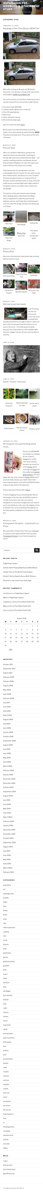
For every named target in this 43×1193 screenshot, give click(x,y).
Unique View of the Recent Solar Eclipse (18, 572)
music (5, 1021)
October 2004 (8, 787)
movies (6, 1012)
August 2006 (8, 719)
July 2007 (6, 703)
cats (4, 923)
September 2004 (9, 792)
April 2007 (7, 711)
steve (5, 1097)
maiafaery (7, 602)
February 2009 (8, 677)
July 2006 (6, 724)
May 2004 (7, 809)
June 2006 (7, 728)
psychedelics (8, 1059)
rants (5, 1067)
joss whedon (7, 995)
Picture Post (9, 148)
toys (4, 1118)
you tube (6, 1144)
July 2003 (6, 851)
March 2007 (7, 715)
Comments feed (9, 1169)
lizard (28, 490)
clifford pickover (9, 927)
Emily (27, 477)
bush (5, 919)
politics (6, 1050)
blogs (5, 902)
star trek (6, 1093)
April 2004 (7, 813)
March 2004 (7, 817)
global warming (8, 961)
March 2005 (7, 766)
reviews (6, 1076)
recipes (6, 1072)
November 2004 (9, 783)
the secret (7, 1110)
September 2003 (9, 842)
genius (5, 957)
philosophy (7, 1042)
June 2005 (7, 753)
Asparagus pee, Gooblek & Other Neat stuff (21, 6)
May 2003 (7, 859)
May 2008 (7, 690)
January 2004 (8, 825)
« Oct (10, 649)
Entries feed (7, 1165)
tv (4, 1123)
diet (4, 936)
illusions (6, 983)
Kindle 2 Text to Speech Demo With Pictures (19, 576)
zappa (5, 1148)
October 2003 (8, 838)
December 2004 (9, 779)
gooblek (6, 966)
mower (5, 1016)
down (23, 125)
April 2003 (7, 864)
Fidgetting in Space (10, 563)
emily (5, 940)
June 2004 (7, 804)
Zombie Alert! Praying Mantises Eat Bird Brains (20, 568)
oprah (5, 1029)
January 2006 (8, 732)
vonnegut (6, 1131)
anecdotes (7, 885)
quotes (5, 1063)
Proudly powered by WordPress (13, 1188)
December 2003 (9, 830)
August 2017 (8, 673)
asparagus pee (8, 894)
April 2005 (7, 762)
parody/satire (8, 1033)
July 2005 (6, 749)
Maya (5, 606)
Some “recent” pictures (14, 381)
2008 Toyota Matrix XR (21, 95)
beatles (6, 898)
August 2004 (8, 796)
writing (5, 1139)
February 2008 (8, 698)
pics (4, 1046)
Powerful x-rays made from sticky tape (17, 580)
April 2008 (7, 694)
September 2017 (9, 669)
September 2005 (9, 741)
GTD (4, 970)
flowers (6, 944)
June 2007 (7, 707)
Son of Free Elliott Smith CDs (23, 602)
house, (29, 467)
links (5, 1004)
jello (4, 987)
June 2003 (7, 855)
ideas (5, 978)
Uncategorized (8, 1127)
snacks (5, 1089)
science (6, 1080)
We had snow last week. (14, 304)
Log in (5, 1161)
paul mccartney (9, 1038)
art (4, 889)
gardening (7, 953)
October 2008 (8, 681)
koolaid (5, 1000)
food (5, 949)
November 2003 (9, 834)
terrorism (6, 1106)
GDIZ (5, 598)
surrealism (7, 1101)
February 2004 (8, 821)
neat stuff (6, 1025)
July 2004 (6, 800)
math (5, 1008)
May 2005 (7, 758)
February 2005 (8, 770)
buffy (5, 915)
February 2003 (8, 872)
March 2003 (7, 868)
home (5, 974)
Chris (5, 610)
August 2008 (8, 686)
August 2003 (8, 847)
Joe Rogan (7, 991)
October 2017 (8, 664)
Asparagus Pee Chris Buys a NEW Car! (21, 28)
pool (35, 469)
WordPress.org (8, 1174)
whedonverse (8, 1135)
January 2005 (8, 775)
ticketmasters (8, 1114)
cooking (6, 932)
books (5, 910)
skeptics (6, 1084)
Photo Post (8, 251)
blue (4, 906)
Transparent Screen (10, 536)
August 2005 (8, 745)
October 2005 (8, 736)
